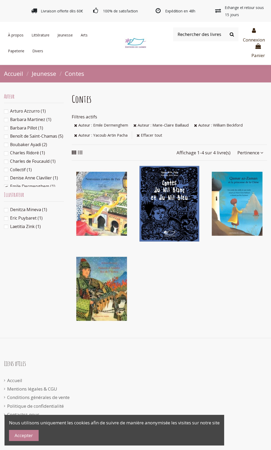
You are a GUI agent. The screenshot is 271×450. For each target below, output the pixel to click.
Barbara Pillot (26, 128)
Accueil (14, 380)
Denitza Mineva (28, 209)
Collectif (21, 170)
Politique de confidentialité (35, 406)
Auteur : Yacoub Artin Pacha (102, 135)
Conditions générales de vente (38, 397)
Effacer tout (151, 135)
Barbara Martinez (30, 119)
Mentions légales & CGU (32, 389)
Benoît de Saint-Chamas (36, 136)
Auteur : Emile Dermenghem (102, 125)
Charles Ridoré (27, 153)
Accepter (24, 435)
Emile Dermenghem (32, 186)
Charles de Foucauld (33, 161)
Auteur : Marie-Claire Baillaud (163, 125)
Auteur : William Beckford (220, 125)
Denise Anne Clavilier (34, 178)
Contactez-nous (23, 414)
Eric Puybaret (26, 218)
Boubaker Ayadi (28, 144)
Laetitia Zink (25, 226)
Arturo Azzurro (28, 111)
